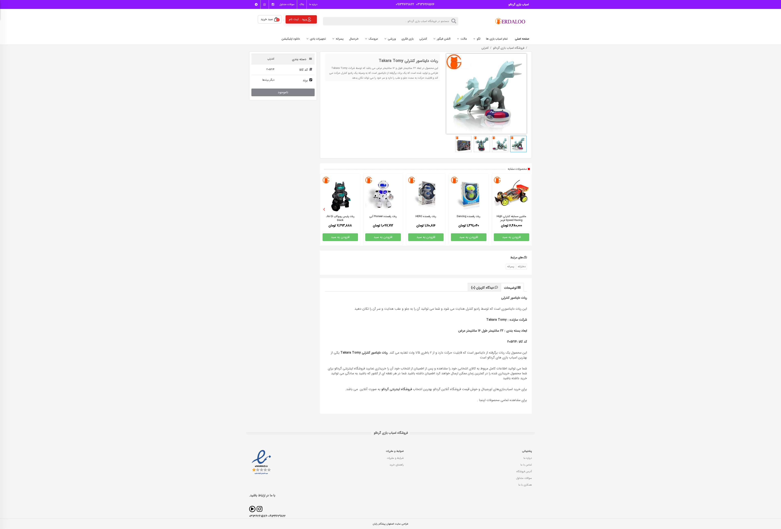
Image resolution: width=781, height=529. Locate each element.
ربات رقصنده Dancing (468, 216)
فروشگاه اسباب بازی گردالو (508, 48)
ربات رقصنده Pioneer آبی (383, 216)
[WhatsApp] (265, 4)
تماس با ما (526, 465)
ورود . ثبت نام (298, 19)
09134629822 (404, 4)
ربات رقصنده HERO (426, 216)
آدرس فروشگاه (524, 471)
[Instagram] (273, 4)
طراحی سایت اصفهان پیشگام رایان (390, 524)
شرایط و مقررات (395, 458)
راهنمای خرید (396, 465)
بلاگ (302, 4)
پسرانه (510, 266)
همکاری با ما (525, 485)
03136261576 (424, 4)
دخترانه (522, 266)
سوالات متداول (287, 4)
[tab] (512, 287)
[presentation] (324, 209)
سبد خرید (269, 19)
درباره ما (313, 4)
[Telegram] (256, 4)
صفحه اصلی (522, 39)
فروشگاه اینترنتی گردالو (396, 389)
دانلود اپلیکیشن (290, 39)
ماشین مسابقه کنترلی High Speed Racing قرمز (511, 218)
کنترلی (485, 48)
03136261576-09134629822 (267, 516)
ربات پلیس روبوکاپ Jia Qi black (340, 218)
